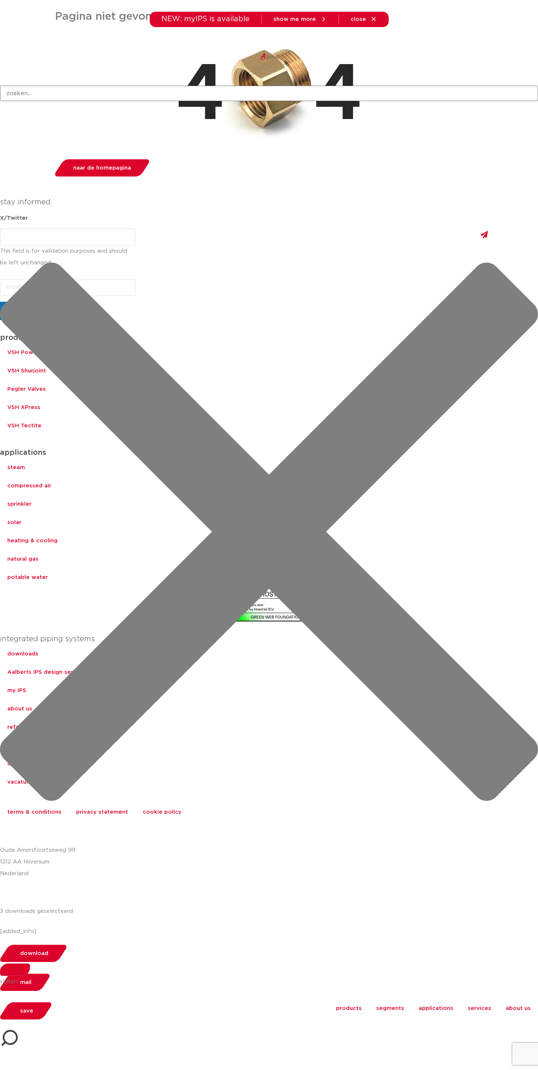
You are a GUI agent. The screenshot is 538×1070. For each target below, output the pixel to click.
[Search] (15, 969)
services (479, 1008)
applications (436, 1008)
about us (518, 1008)
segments (390, 1008)
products (349, 1008)
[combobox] (269, 93)
